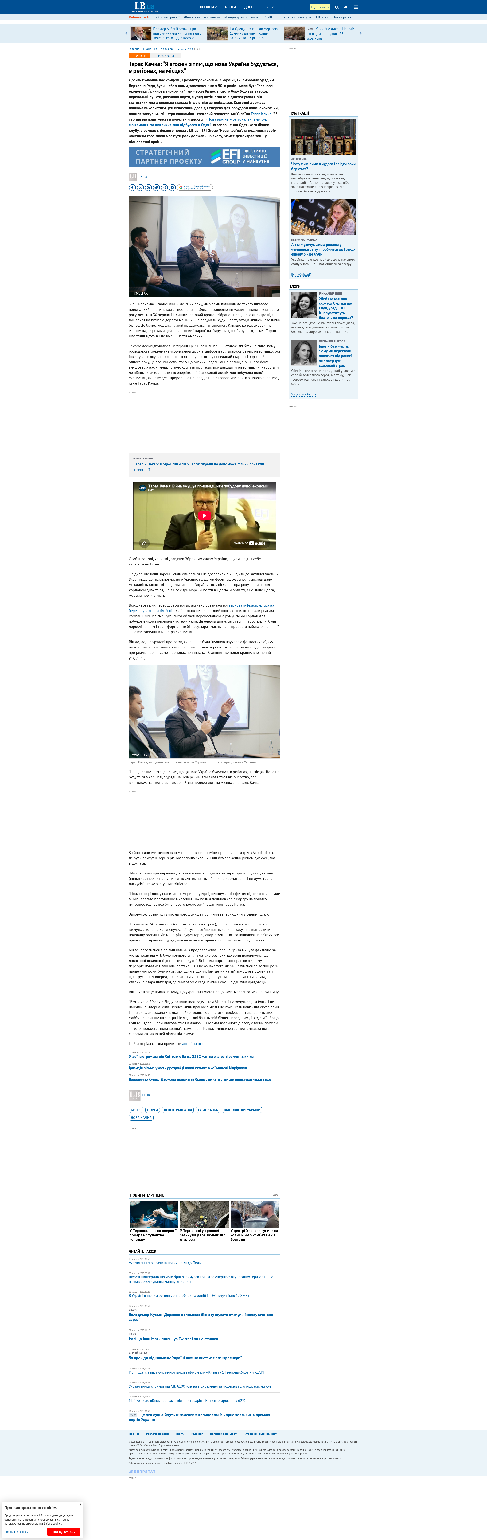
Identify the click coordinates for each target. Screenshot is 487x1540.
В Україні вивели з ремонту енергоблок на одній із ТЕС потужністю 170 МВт (189, 1295)
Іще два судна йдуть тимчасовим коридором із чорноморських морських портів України (199, 1417)
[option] (167, 33)
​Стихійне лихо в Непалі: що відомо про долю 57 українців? (330, 33)
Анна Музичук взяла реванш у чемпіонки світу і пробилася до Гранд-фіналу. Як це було (323, 249)
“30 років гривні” (167, 17)
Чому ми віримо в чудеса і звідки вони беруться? (323, 166)
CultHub (271, 17)
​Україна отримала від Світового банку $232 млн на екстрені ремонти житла (191, 1056)
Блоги (230, 7)
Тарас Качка (261, 113)
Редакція (197, 1434)
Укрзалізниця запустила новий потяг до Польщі (166, 1262)
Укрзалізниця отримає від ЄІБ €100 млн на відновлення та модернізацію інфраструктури (200, 1386)
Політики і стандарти (224, 1434)
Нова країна (342, 17)
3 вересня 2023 (184, 49)
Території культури (296, 17)
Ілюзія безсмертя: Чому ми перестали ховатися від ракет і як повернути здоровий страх (335, 356)
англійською (192, 1043)
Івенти (180, 1434)
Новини (207, 7)
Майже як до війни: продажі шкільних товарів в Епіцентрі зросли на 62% (187, 1400)
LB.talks (322, 17)
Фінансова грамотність (202, 17)
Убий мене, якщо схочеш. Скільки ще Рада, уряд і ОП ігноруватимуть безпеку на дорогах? (336, 308)
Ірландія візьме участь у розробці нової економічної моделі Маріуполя (188, 1067)
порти (152, 1110)
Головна (134, 49)
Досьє (249, 7)
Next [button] (360, 33)
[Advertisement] (204, 421)
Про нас (134, 1434)
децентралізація (178, 1110)
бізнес (136, 1110)
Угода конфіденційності (261, 1434)
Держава (167, 49)
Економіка (150, 49)
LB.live (269, 7)
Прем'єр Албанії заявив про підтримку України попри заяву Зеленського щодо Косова (177, 33)
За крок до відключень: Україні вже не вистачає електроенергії (185, 1357)
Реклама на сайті (157, 1434)
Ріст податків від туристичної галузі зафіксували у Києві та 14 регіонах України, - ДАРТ (197, 1372)
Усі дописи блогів (303, 394)
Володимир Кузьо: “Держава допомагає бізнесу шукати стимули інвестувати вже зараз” (201, 1079)
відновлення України (242, 1110)
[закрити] (80, 1504)
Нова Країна (165, 56)
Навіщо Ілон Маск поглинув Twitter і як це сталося (173, 1338)
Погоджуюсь (64, 1532)
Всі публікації (301, 274)
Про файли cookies (16, 1532)
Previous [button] (126, 33)
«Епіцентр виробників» (242, 17)
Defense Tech (139, 17)
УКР (346, 7)
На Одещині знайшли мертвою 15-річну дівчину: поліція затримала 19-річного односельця (254, 35)
